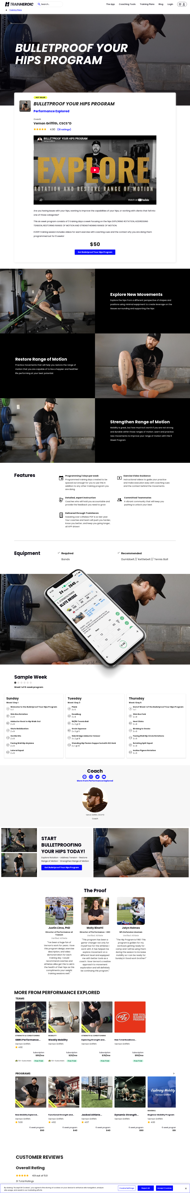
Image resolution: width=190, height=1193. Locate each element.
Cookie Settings (126, 1188)
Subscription (38, 1052)
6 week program (36, 1127)
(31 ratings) (64, 129)
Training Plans (147, 4)
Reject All (146, 1188)
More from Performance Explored (95, 780)
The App (110, 4)
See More (37, 1027)
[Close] (186, 1188)
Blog (161, 4)
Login (170, 4)
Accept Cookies (164, 1188)
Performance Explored (51, 111)
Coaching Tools (127, 4)
